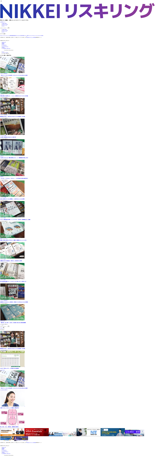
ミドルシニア (30, 35)
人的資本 (42, 35)
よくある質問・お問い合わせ (6, 48)
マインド (2, 35)
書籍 (23, 35)
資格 (10, 35)
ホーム (3, 51)
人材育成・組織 (4, 23)
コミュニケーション (7, 35)
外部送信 (3, 47)
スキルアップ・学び (5, 24)
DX (0, 35)
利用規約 (3, 448)
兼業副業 (13, 35)
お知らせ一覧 (4, 42)
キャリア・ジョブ (4, 25)
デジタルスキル (18, 35)
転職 (11, 35)
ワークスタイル (38, 35)
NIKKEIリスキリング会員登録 (31, 37)
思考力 (22, 35)
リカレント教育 (26, 35)
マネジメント (34, 35)
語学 (15, 35)
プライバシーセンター (5, 46)
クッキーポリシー (4, 45)
